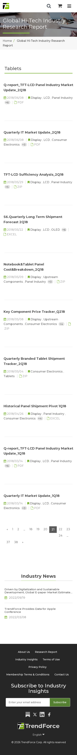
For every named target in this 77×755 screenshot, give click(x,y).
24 (60, 535)
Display (36, 97)
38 (16, 542)
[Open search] (49, 6)
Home (7, 40)
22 (60, 529)
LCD (47, 97)
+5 (7, 187)
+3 (24, 144)
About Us (24, 652)
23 (68, 529)
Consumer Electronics (41, 324)
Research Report (46, 652)
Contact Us (61, 674)
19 (38, 529)
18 (30, 529)
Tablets (9, 376)
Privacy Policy (37, 667)
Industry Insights (26, 659)
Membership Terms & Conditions (27, 674)
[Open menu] (69, 7)
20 (45, 529)
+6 (7, 102)
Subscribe (59, 702)
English (37, 734)
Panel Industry (62, 97)
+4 (61, 324)
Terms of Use (51, 659)
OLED (56, 229)
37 (8, 542)
